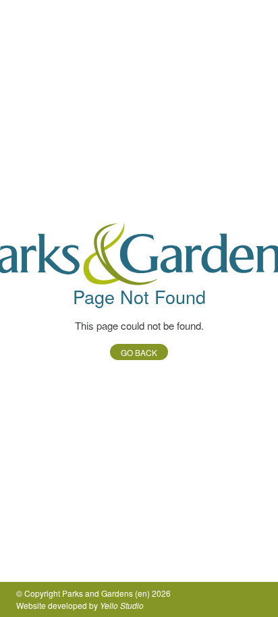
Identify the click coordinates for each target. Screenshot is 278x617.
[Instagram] (254, 599)
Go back (139, 352)
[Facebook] (232, 599)
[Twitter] (210, 599)
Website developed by (80, 605)
